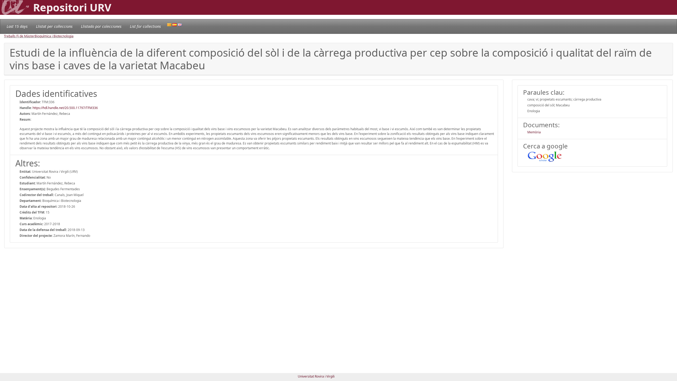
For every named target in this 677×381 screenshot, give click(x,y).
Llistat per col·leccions (54, 26)
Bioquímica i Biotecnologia (54, 36)
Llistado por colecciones (101, 26)
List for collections (145, 26)
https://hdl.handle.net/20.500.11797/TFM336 (65, 108)
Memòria (534, 132)
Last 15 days (17, 26)
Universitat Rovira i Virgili (316, 376)
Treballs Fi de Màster (19, 36)
